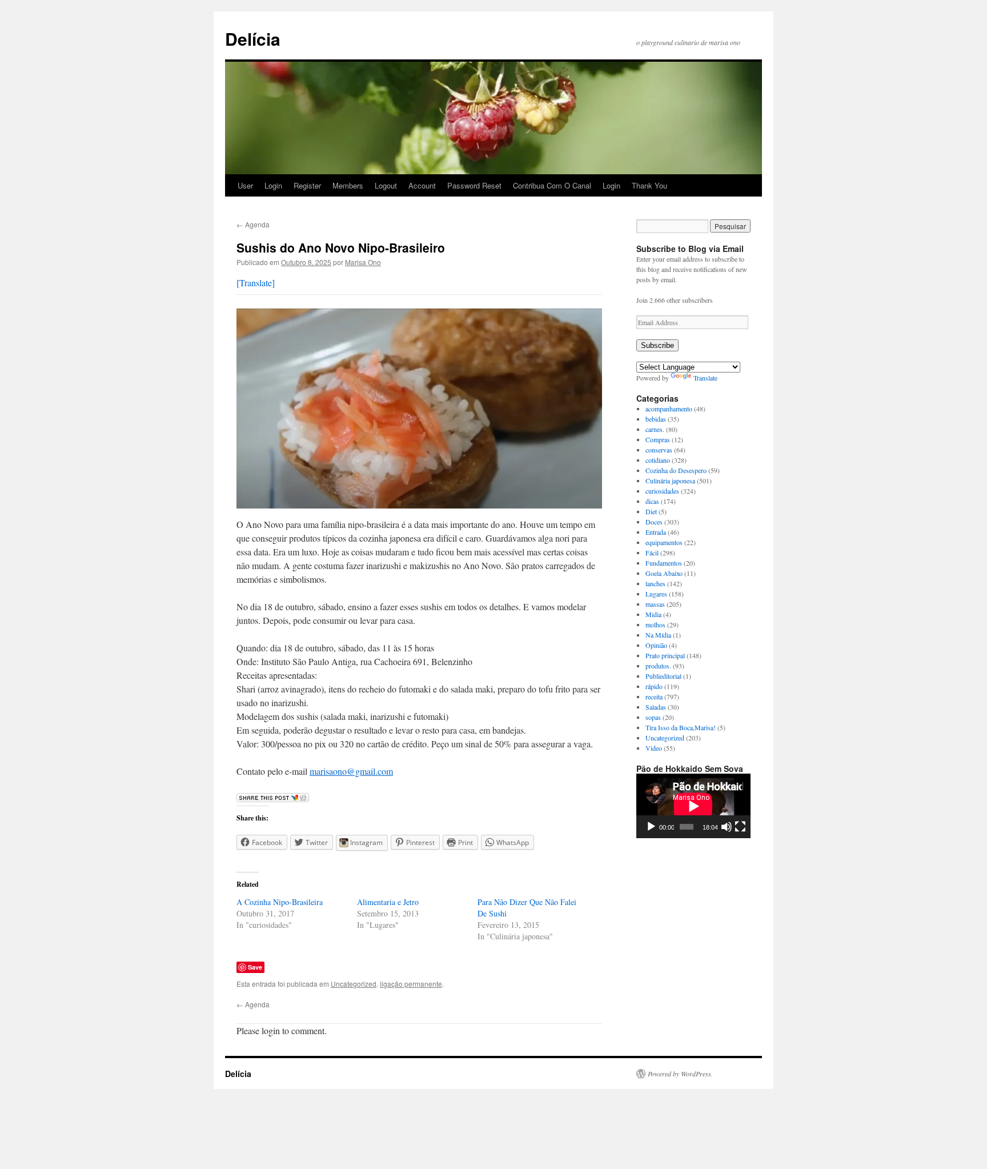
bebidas (655, 418)
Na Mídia (658, 634)
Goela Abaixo (664, 573)
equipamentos (664, 542)
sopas (653, 717)
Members (347, 185)
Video (653, 747)
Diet (651, 511)
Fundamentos (663, 562)
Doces (654, 521)
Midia (653, 614)
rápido (654, 686)
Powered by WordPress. (680, 1073)
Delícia (252, 38)
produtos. (658, 665)
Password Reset (474, 185)
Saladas (655, 706)
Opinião (656, 645)
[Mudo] (726, 826)
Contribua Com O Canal (552, 185)
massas (655, 603)
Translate (705, 377)
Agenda (253, 224)
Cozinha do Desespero (676, 470)
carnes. (654, 429)
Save (255, 967)
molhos (655, 624)
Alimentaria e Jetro (388, 901)
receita (654, 696)
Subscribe (657, 345)
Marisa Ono (363, 262)
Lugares (656, 593)
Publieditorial (663, 675)
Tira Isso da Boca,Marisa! (680, 727)
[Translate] (255, 283)
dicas (652, 501)
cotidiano (657, 460)
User (245, 185)
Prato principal (665, 655)
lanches (655, 583)
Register (307, 185)
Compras (657, 439)
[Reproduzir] (651, 826)
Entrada (655, 532)
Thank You (649, 185)
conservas (658, 449)
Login (273, 185)
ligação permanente (411, 983)
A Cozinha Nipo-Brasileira (279, 901)
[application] (693, 806)
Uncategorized (353, 983)
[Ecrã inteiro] (740, 826)
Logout (386, 185)
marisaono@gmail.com (351, 771)
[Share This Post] (272, 798)
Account (422, 185)
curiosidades (662, 490)
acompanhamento (668, 408)
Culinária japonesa (670, 480)
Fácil (652, 552)
